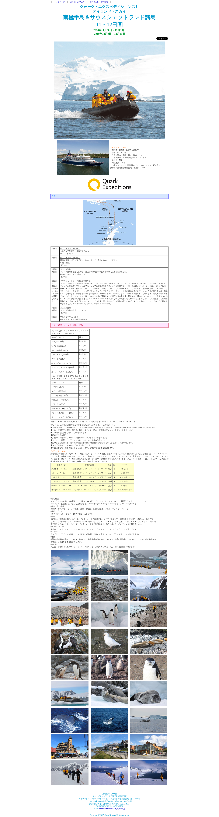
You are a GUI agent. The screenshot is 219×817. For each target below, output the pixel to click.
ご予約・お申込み (77, 2)
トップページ (59, 2)
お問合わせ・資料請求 (99, 2)
